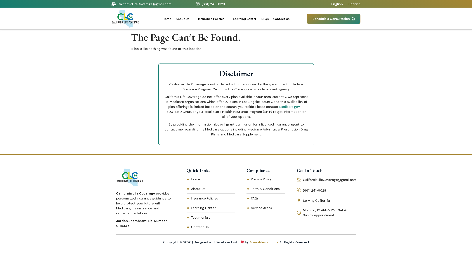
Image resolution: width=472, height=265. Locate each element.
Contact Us (281, 19)
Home (166, 19)
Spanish (354, 4)
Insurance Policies (211, 19)
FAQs (265, 19)
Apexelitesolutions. (264, 242)
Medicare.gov (289, 107)
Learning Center (244, 19)
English (337, 4)
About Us (182, 19)
